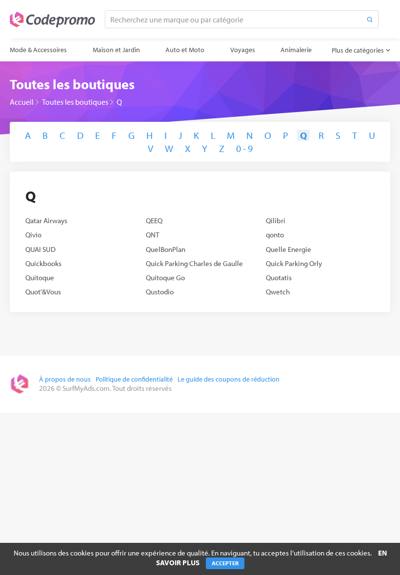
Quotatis (279, 277)
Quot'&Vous (43, 291)
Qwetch (278, 291)
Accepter (225, 563)
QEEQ (154, 220)
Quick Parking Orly (294, 263)
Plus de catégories (358, 50)
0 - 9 (244, 148)
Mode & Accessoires (38, 49)
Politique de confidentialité (134, 379)
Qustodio (160, 291)
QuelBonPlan (165, 249)
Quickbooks (43, 263)
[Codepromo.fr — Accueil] (52, 19)
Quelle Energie (288, 249)
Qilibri (275, 220)
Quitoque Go (165, 277)
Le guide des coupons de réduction (229, 379)
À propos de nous (65, 379)
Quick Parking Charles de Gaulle (194, 263)
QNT (152, 234)
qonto (275, 234)
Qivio (33, 234)
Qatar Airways (46, 220)
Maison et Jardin (116, 49)
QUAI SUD (40, 249)
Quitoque (39, 277)
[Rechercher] (369, 19)
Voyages (242, 49)
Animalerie (296, 49)
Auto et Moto (184, 49)
